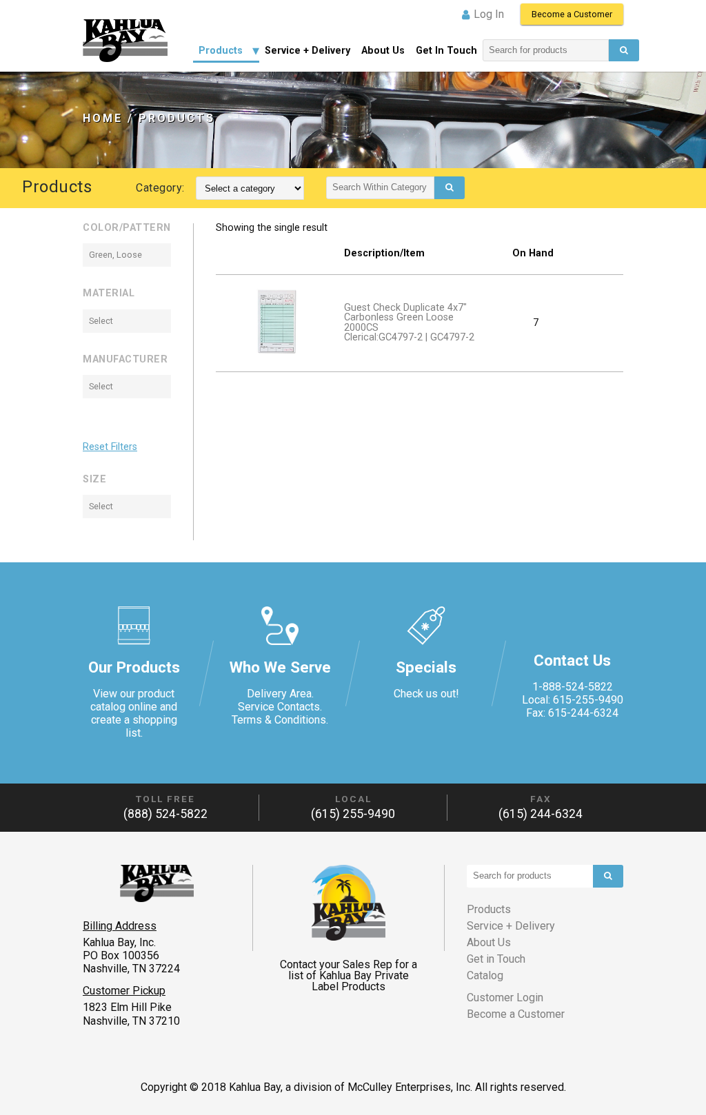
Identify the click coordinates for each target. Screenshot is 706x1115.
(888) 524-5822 (165, 814)
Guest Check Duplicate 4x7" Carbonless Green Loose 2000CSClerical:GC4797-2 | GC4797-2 (409, 322)
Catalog (485, 975)
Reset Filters (110, 447)
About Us (383, 50)
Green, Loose (115, 254)
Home (103, 118)
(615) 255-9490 (353, 814)
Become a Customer (572, 14)
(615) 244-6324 (540, 814)
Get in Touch (446, 50)
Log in (489, 14)
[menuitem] (226, 50)
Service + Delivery (307, 50)
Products (221, 50)
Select (101, 321)
